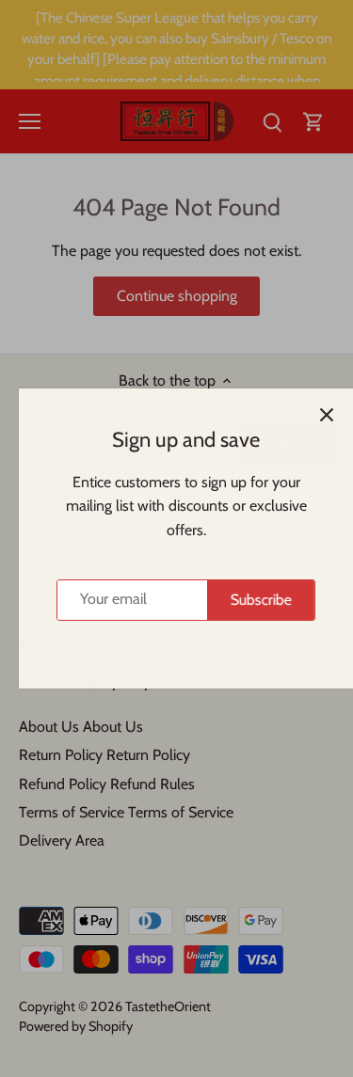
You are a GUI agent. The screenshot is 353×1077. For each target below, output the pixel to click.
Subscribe (251, 600)
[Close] (317, 415)
